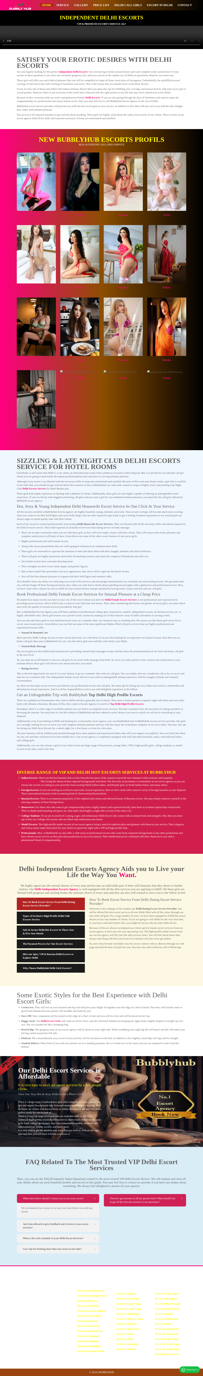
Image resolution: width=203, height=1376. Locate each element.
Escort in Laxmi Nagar (129, 1308)
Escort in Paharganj (127, 1344)
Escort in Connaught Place (92, 1295)
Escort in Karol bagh (127, 1298)
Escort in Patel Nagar (167, 1293)
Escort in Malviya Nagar (130, 1318)
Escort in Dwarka (87, 1300)
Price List (101, 5)
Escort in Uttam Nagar (167, 1344)
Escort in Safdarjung (166, 1318)
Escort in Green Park (89, 1316)
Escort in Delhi (160, 5)
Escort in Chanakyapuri (91, 1290)
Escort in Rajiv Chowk (167, 1308)
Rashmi (36, 432)
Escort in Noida (124, 1334)
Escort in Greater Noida (91, 1351)
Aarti (36, 214)
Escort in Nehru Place (128, 1329)
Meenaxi (123, 287)
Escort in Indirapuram (90, 1331)
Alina (80, 214)
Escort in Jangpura (88, 1341)
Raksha (166, 359)
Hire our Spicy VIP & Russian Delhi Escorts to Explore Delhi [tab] (48, 956)
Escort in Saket (163, 1324)
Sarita (123, 377)
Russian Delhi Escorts (167, 1354)
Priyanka (123, 359)
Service (62, 5)
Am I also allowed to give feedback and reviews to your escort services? (55, 1226)
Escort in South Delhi (166, 1329)
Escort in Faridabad (89, 1305)
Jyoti (36, 287)
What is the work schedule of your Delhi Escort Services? (53, 1238)
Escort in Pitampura (166, 1298)
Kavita (80, 287)
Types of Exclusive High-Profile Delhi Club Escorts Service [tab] (46, 918)
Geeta (166, 214)
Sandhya (80, 377)
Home (46, 5)
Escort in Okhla (125, 1339)
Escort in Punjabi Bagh (167, 1303)
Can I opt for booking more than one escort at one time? (52, 1249)
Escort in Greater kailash (92, 1310)
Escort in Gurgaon (88, 1321)
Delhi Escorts (92, 97)
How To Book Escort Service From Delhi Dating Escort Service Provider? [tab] (49, 904)
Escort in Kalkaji (125, 1293)
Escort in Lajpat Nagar (129, 1303)
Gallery (81, 5)
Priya (80, 359)
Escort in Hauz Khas (89, 1326)
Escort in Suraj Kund (166, 1334)
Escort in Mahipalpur (128, 1313)
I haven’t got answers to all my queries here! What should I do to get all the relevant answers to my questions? (142, 1200)
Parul (36, 359)
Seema (166, 377)
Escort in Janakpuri (89, 1336)
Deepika (123, 214)
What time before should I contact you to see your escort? (53, 1198)
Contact (185, 5)
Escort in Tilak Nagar (167, 1339)
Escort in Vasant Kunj (167, 1349)
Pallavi (167, 287)
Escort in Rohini (164, 1313)
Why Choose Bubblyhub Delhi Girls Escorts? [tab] (47, 968)
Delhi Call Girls (128, 5)
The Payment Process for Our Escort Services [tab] (48, 943)
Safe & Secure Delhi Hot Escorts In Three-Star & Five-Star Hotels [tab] (48, 931)
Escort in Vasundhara (89, 1346)
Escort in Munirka (126, 1324)
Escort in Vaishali (126, 1349)
